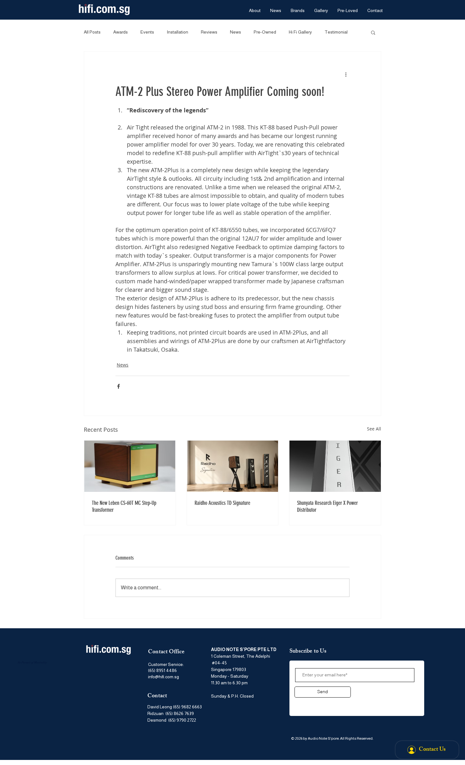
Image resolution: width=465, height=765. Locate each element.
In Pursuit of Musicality (32, 662)
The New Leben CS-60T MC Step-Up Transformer (124, 506)
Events (147, 31)
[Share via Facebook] (118, 386)
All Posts (92, 31)
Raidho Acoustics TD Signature (222, 502)
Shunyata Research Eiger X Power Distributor (327, 506)
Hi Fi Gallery (300, 31)
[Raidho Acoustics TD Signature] (232, 466)
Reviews (209, 31)
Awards (120, 31)
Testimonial (336, 31)
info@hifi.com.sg (163, 676)
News (235, 31)
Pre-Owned (265, 31)
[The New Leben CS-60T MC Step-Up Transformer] (130, 466)
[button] (373, 32)
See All (374, 429)
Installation (177, 31)
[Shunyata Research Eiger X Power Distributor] (335, 466)
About (303, 703)
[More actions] (346, 74)
